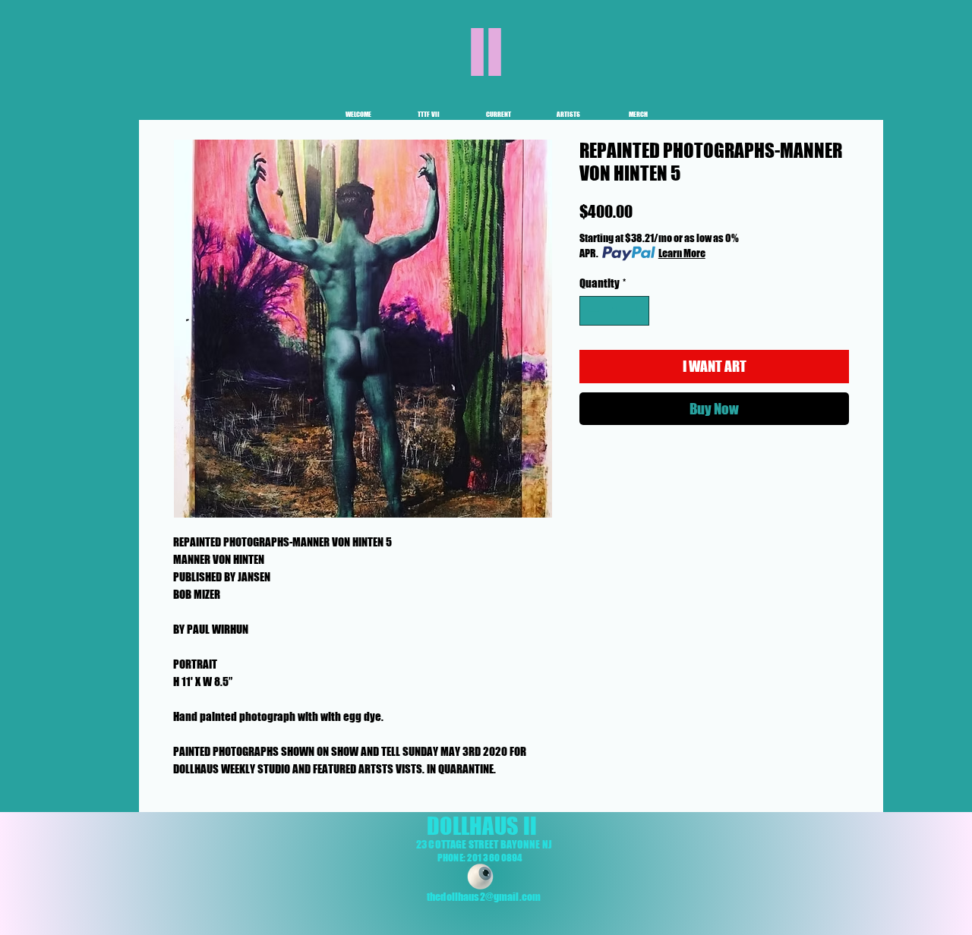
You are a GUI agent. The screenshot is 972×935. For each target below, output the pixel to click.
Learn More (681, 253)
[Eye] (480, 876)
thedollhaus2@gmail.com (484, 896)
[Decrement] (592, 311)
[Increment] (637, 311)
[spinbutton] (614, 311)
